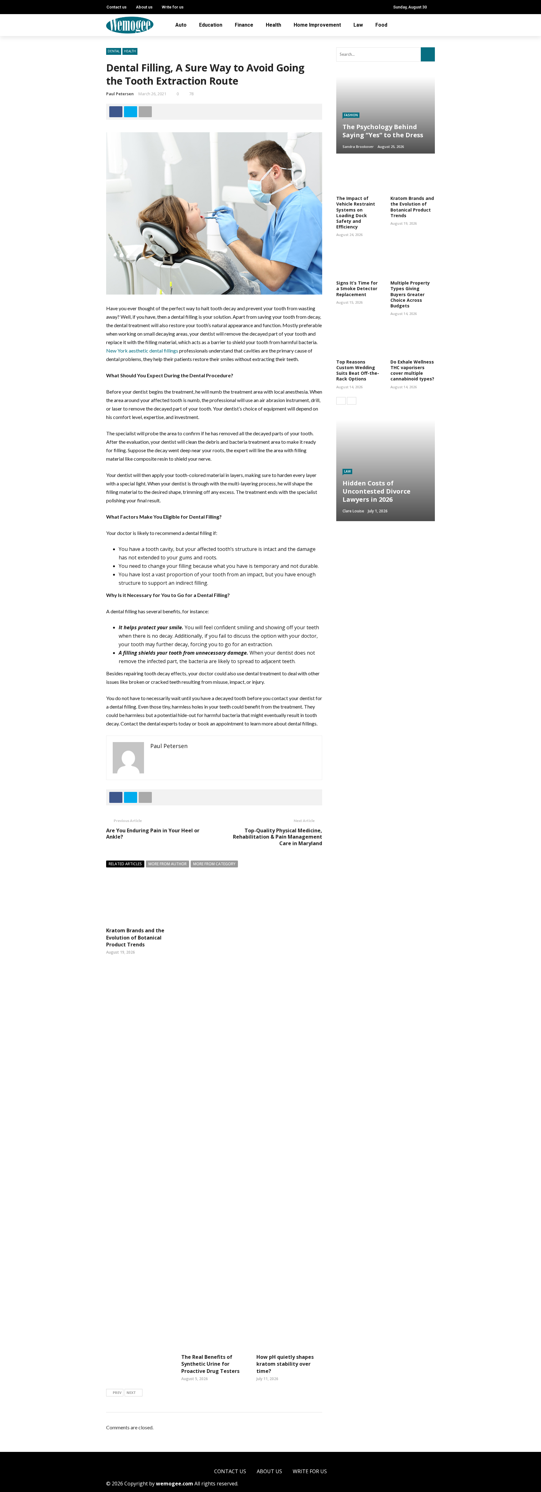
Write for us (172, 7)
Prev (117, 1392)
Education (210, 25)
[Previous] (341, 401)
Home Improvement (317, 25)
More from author (167, 863)
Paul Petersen (120, 94)
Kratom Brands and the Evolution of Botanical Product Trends (135, 937)
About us (144, 7)
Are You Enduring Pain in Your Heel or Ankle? (152, 833)
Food (381, 25)
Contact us (116, 7)
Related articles (125, 863)
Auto (181, 25)
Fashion (351, 115)
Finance (244, 25)
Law (358, 25)
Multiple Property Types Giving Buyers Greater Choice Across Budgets (410, 294)
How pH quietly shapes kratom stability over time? (285, 1363)
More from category (214, 863)
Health (273, 25)
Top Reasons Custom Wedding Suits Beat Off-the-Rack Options (357, 370)
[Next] (351, 401)
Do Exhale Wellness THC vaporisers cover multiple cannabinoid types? (412, 370)
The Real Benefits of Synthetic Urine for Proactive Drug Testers (210, 1363)
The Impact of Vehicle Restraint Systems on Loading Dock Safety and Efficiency (355, 212)
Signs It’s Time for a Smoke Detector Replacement (357, 288)
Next (131, 1392)
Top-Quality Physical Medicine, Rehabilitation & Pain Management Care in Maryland (277, 837)
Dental (114, 51)
